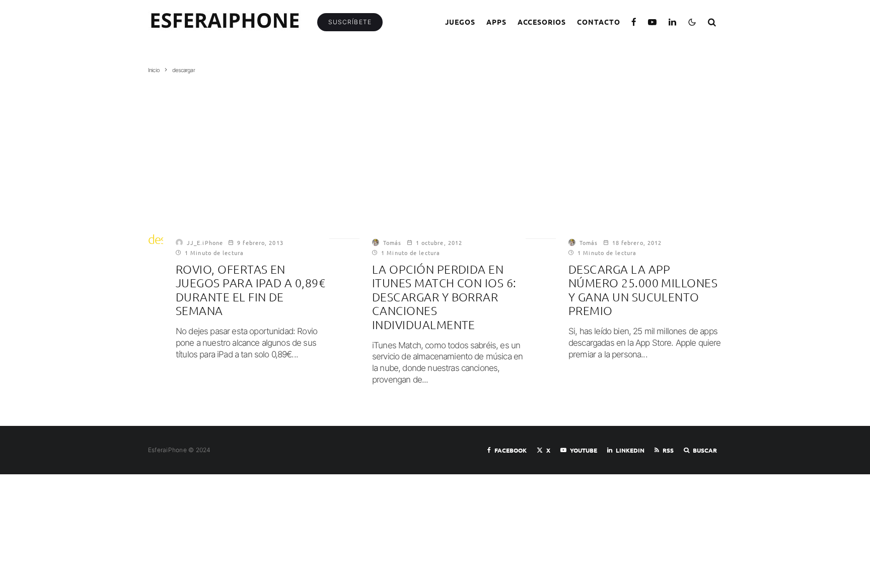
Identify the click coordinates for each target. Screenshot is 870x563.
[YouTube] (652, 22)
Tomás (392, 242)
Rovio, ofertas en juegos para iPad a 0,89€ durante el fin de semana (250, 290)
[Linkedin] (672, 22)
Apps (496, 21)
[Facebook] (634, 22)
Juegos (460, 21)
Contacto (598, 21)
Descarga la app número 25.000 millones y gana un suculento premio (642, 290)
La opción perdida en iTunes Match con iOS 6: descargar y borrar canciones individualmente (444, 297)
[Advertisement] (435, 149)
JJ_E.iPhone (205, 242)
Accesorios (542, 21)
